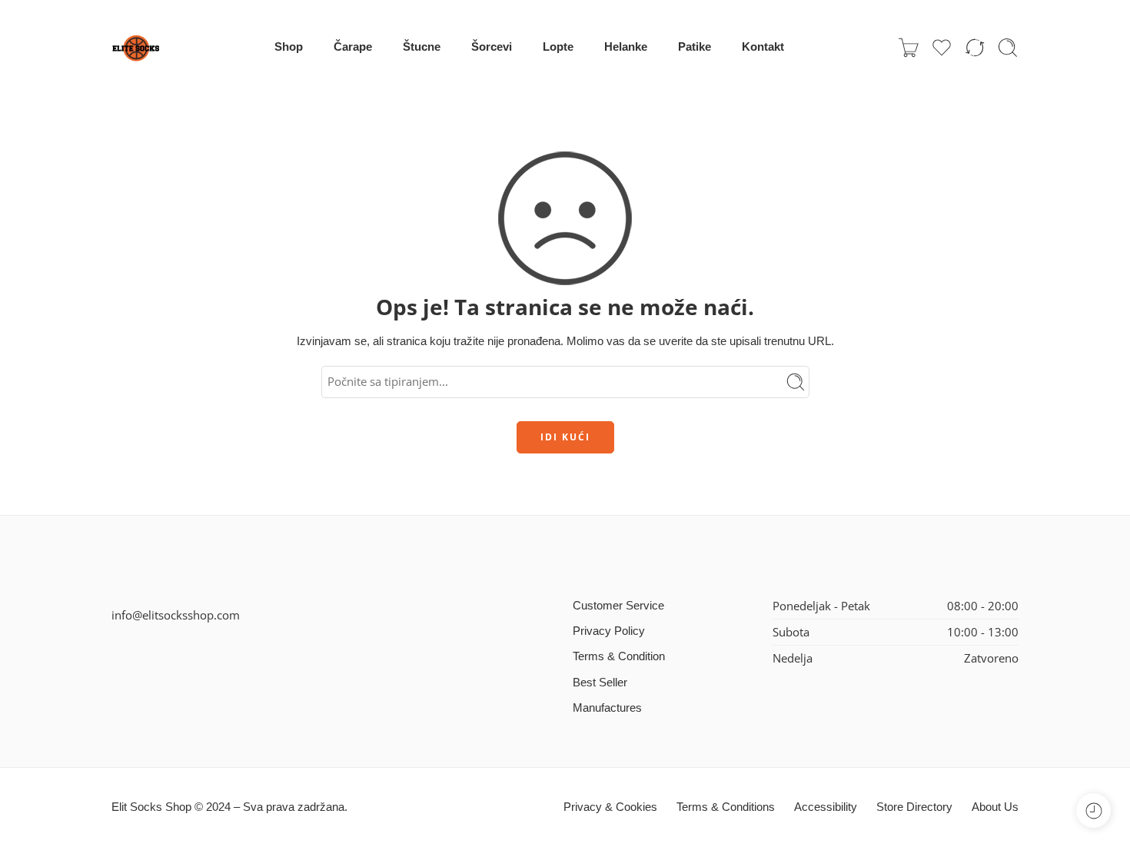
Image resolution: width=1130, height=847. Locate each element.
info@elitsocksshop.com (175, 615)
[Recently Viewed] (1093, 810)
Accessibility (825, 807)
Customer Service (618, 606)
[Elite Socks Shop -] (136, 47)
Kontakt (763, 47)
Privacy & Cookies (610, 807)
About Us (995, 807)
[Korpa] (908, 47)
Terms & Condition (619, 656)
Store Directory (914, 807)
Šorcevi (491, 47)
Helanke (625, 47)
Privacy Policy (609, 631)
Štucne (421, 47)
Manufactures (607, 708)
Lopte (558, 47)
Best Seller (600, 682)
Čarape (353, 47)
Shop (288, 47)
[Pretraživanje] (1008, 47)
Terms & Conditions (725, 807)
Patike (694, 47)
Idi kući (565, 436)
